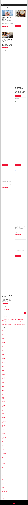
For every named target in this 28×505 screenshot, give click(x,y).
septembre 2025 (4, 343)
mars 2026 (3, 335)
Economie (3, 468)
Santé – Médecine (4, 491)
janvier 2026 (3, 338)
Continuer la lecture (4, 26)
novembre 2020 (4, 421)
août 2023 (3, 377)
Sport (2, 495)
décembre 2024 (4, 355)
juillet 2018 (3, 458)
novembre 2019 (4, 437)
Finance (4, 29)
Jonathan (10, 20)
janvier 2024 (3, 370)
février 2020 (3, 433)
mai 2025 (3, 349)
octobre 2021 (3, 406)
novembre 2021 (4, 405)
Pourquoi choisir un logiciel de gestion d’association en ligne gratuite (7, 40)
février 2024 (3, 369)
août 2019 (3, 441)
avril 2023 (3, 382)
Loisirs (3, 483)
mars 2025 (3, 351)
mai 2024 (3, 365)
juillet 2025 (3, 346)
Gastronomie (3, 476)
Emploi (3, 471)
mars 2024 (3, 367)
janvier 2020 (3, 434)
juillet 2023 (3, 378)
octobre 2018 (3, 454)
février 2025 (3, 353)
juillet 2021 (3, 410)
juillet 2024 (3, 362)
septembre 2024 (4, 359)
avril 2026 (3, 334)
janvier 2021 (3, 418)
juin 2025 (3, 347)
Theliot (14, 2)
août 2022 (3, 393)
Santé (2, 490)
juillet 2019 (3, 442)
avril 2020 (3, 430)
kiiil (22, 20)
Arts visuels (3, 464)
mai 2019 (3, 445)
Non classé (17, 98)
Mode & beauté (4, 484)
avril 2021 (3, 414)
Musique (3, 486)
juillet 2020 (3, 426)
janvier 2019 (3, 450)
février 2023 (3, 385)
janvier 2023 (3, 386)
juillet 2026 (3, 330)
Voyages (3, 498)
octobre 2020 (4, 422)
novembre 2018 (4, 453)
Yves (9, 159)
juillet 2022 (3, 394)
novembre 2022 (4, 389)
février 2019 (3, 449)
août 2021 (3, 409)
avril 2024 (3, 366)
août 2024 (3, 361)
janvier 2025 (3, 354)
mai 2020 (3, 429)
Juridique (3, 479)
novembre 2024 (4, 357)
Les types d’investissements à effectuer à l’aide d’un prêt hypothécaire (7, 18)
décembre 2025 (4, 339)
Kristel (9, 297)
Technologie (4, 50)
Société (3, 494)
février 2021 (3, 417)
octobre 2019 (3, 438)
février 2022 (3, 401)
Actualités (3, 463)
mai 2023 (3, 381)
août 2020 (3, 425)
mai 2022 (3, 397)
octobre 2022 (3, 390)
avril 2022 (3, 398)
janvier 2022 (3, 402)
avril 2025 (3, 350)
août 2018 (3, 457)
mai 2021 (3, 413)
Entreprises (3, 472)
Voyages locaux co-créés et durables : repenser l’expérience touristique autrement (13, 324)
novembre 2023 (4, 373)
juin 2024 (3, 363)
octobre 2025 (3, 342)
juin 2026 (3, 331)
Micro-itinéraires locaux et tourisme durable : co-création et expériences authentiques (14, 321)
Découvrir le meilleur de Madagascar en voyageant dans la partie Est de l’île (7, 179)
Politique (3, 488)
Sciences (3, 492)
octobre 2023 (3, 374)
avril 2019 (3, 446)
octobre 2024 (3, 358)
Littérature (3, 480)
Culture (3, 467)
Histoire (3, 478)
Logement (3, 482)
